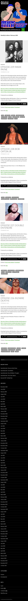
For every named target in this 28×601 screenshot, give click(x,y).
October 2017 (4, 565)
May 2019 (3, 519)
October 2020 (4, 477)
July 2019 (3, 514)
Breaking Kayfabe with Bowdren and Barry (11, 29)
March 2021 (3, 465)
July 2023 (3, 396)
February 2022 (4, 438)
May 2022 (3, 430)
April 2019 (3, 521)
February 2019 (4, 526)
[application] (14, 103)
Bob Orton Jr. (15, 197)
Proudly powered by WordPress (6, 599)
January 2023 (3, 411)
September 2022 (4, 421)
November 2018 (4, 533)
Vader (17, 351)
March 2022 (3, 435)
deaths (18, 348)
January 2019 (3, 528)
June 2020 (3, 487)
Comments (4, 590)
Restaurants (4, 273)
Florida (23, 348)
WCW (16, 118)
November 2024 (4, 386)
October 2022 (4, 418)
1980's (3, 197)
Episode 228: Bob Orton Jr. (10, 150)
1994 (2, 115)
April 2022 (3, 433)
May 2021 (3, 460)
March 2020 (3, 494)
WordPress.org (4, 593)
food (3, 272)
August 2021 (3, 453)
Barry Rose (7, 115)
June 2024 (3, 389)
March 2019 (3, 523)
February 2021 (4, 467)
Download (17, 107)
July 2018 (3, 543)
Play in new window (9, 107)
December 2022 (4, 413)
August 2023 (3, 394)
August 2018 (3, 541)
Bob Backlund (11, 270)
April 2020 (3, 492)
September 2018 (4, 538)
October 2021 (4, 448)
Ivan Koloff (8, 272)
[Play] (2, 104)
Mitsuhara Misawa (6, 351)
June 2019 (3, 516)
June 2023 (3, 399)
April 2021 (3, 462)
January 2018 (3, 558)
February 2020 (4, 497)
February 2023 (4, 408)
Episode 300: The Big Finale (6, 377)
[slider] (25, 103)
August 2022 (3, 423)
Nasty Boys (10, 118)
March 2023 (3, 406)
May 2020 (3, 489)
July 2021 (3, 455)
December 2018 (4, 531)
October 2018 (4, 536)
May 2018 (3, 548)
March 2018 (3, 553)
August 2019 (3, 511)
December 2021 (4, 443)
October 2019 (4, 506)
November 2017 (4, 563)
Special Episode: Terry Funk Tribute (8, 375)
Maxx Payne (4, 118)
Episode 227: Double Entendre (12, 226)
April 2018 (3, 550)
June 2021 (3, 457)
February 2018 (4, 555)
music (12, 351)
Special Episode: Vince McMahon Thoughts (10, 373)
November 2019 (4, 504)
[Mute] (21, 104)
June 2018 (3, 546)
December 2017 (4, 560)
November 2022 (4, 416)
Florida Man (4, 349)
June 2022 (3, 428)
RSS (7, 110)
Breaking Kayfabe (20, 115)
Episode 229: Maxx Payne (11, 68)
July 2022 (3, 426)
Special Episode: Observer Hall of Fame (9, 368)
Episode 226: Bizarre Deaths (12, 299)
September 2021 (4, 450)
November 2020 (4, 475)
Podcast (3, 64)
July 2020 (3, 484)
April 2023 (3, 404)
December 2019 (4, 501)
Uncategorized (4, 576)
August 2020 (3, 482)
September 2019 (4, 509)
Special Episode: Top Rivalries (7, 370)
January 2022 (3, 440)
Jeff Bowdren (16, 272)
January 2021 (3, 470)
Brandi (13, 115)
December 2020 (4, 472)
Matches (18, 349)
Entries (3, 588)
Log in (2, 585)
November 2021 (4, 445)
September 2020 (4, 479)
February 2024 (4, 391)
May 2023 (3, 401)
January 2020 (3, 499)
